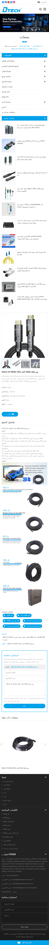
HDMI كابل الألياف (8, 822)
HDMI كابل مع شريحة (12, 621)
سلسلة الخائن (6, 71)
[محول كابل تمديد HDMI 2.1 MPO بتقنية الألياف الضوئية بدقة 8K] (8, 193)
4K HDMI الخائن (8, 837)
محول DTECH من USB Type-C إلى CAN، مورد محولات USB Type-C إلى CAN (31, 285)
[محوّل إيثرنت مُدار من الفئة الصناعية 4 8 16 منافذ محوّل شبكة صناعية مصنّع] (8, 161)
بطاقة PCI (5, 97)
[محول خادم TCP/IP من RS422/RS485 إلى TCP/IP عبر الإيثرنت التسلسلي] (8, 209)
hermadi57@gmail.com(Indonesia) (24, 888)
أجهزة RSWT (7, 841)
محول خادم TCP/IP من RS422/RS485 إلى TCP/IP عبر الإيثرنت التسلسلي (30, 206)
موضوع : (21, 667)
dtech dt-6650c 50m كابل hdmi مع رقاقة (15, 768)
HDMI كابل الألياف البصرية (11, 833)
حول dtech (6, 785)
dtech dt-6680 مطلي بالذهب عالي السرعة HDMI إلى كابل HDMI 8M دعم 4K (24, 638)
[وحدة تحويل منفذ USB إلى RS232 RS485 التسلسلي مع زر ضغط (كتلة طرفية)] (8, 241)
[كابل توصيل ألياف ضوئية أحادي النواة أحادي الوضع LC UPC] (8, 257)
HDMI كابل (9, 615)
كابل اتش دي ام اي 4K (12, 626)
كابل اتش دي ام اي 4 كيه (33, 621)
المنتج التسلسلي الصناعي (10, 66)
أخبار (4, 793)
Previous (1, 744)
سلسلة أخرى (6, 102)
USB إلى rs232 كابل (9, 845)
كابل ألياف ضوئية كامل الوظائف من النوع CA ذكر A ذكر (32, 174)
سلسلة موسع (6, 76)
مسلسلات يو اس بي (8, 112)
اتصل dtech (7, 789)
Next (45, 744)
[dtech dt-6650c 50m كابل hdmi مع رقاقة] (23, 744)
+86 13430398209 (12, 875)
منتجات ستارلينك (7, 86)
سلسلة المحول (7, 81)
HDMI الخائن (7, 825)
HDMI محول (6, 829)
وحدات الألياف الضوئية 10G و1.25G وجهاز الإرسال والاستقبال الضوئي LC (31, 269)
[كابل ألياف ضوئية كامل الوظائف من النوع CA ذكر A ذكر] (8, 177)
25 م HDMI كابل (25, 615)
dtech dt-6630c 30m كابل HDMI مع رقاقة (20, 644)
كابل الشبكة (6, 91)
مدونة (4, 797)
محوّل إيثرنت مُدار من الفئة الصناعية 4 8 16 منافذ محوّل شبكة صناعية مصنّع (31, 158)
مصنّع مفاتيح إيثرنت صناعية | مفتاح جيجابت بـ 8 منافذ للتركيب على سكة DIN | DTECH (31, 126)
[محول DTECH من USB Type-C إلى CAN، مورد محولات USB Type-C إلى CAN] (8, 287)
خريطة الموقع (7, 800)
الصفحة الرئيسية (11, 46)
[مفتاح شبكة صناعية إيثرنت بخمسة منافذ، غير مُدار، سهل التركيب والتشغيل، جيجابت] (8, 225)
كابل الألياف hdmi (8, 61)
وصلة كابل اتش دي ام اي (10, 849)
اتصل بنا (8, 414)
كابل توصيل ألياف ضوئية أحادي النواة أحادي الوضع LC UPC (31, 253)
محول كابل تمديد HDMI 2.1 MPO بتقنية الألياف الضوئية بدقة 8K (30, 190)
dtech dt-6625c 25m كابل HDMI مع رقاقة (24, 667)
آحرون (4, 107)
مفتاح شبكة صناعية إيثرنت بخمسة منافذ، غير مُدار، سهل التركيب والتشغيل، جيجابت (31, 221)
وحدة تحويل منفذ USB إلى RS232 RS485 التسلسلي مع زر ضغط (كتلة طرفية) (29, 237)
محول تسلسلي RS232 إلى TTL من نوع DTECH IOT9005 (31, 142)
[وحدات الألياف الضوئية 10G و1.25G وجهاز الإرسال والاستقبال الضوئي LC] (8, 272)
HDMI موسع (6, 818)
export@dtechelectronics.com (22, 880)
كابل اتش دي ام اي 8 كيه (34, 626)
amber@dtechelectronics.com (22, 884)
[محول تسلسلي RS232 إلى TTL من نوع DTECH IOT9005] (8, 145)
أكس (4, 804)
